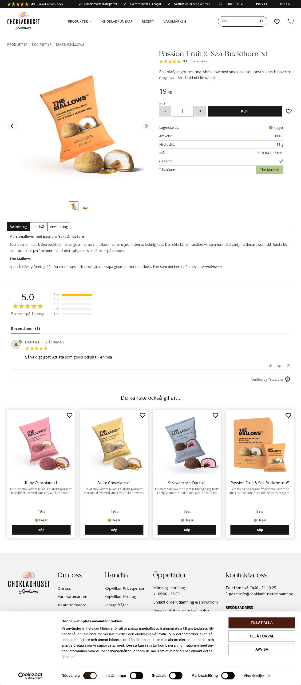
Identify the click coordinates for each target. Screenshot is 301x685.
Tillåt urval (261, 636)
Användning (59, 226)
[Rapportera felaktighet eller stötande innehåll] (288, 365)
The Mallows (270, 169)
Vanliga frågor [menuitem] (116, 604)
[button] (277, 22)
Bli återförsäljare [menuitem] (72, 604)
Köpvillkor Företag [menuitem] (120, 596)
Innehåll (38, 226)
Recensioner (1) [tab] (25, 328)
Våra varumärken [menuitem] (72, 596)
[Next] (146, 126)
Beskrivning (18, 226)
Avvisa (261, 649)
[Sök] (261, 21)
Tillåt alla (262, 623)
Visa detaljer (254, 676)
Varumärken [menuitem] (174, 21)
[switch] (136, 675)
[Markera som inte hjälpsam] (279, 365)
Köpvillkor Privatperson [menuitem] (124, 588)
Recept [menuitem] (148, 21)
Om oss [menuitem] (64, 588)
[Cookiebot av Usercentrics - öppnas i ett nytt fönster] (30, 675)
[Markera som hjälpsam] (271, 365)
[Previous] (13, 126)
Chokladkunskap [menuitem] (117, 21)
